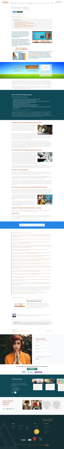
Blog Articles (27, 427)
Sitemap (42, 444)
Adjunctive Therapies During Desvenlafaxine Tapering (24, 26)
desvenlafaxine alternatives (24, 189)
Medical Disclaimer (31, 444)
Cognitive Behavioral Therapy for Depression (30, 255)
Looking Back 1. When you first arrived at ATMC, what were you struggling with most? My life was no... (50, 387)
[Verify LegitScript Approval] (40, 440)
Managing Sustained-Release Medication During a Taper (24, 22)
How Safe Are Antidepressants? (20, 24)
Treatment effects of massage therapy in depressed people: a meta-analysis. (34, 273)
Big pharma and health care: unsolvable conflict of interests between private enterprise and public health (29, 249)
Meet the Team (21, 428)
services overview (33, 211)
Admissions (27, 428)
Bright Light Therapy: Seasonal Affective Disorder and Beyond (31, 279)
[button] (32, 4)
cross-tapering (18, 136)
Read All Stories (15, 388)
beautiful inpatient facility (25, 190)
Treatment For (14, 427)
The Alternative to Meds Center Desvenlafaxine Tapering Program (26, 25)
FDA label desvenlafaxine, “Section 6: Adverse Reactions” (20, 232)
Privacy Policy (39, 444)
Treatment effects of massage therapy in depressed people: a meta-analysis (34, 252)
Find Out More (17, 27)
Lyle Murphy (22, 297)
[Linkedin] (12, 319)
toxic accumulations (21, 195)
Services (13, 428)
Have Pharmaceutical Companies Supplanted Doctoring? (24, 23)
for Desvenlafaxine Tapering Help (33, 225)
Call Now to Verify (31, 368)
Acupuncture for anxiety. (21, 276)
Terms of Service (35, 444)
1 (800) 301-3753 (58, 2)
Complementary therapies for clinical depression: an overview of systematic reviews (34, 270)
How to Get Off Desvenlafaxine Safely (21, 21)
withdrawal (30, 53)
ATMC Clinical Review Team (21, 17)
